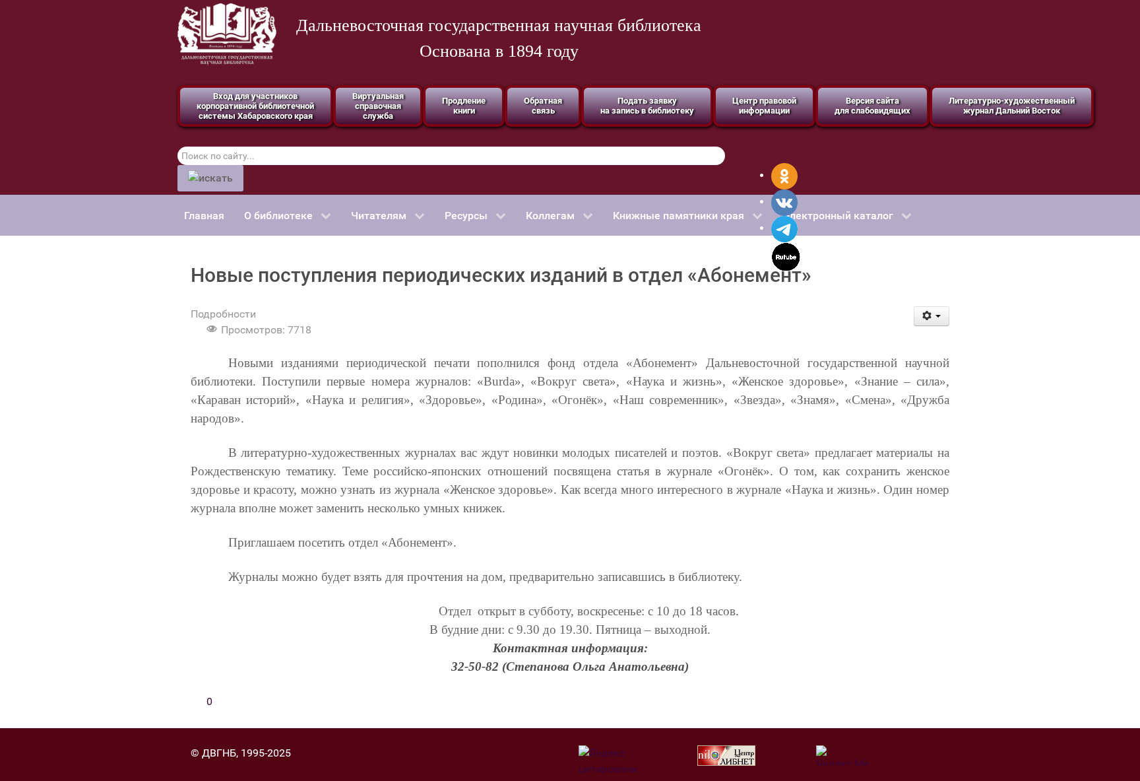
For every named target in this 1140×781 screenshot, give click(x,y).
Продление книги (464, 106)
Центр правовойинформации (764, 106)
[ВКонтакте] (784, 201)
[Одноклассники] (784, 175)
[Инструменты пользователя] (932, 316)
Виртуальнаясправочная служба (378, 106)
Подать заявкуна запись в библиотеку (647, 106)
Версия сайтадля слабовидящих (872, 106)
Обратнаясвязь (543, 106)
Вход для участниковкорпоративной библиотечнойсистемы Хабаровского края (255, 106)
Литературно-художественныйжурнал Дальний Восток (1012, 106)
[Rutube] (786, 256)
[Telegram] (784, 228)
